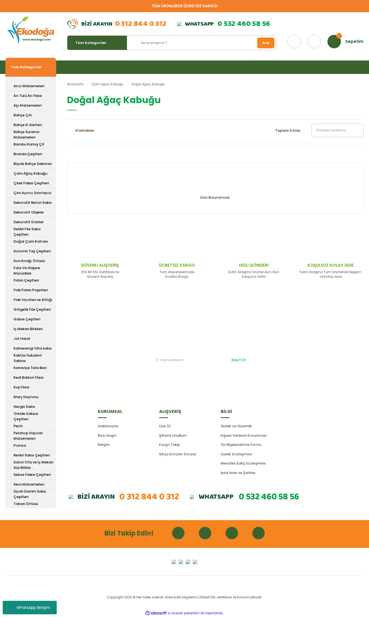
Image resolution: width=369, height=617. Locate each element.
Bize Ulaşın (107, 435)
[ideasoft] (156, 613)
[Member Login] (314, 41)
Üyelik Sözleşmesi (236, 454)
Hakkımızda (108, 426)
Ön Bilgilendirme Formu (241, 444)
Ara (265, 42)
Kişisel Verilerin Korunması (244, 435)
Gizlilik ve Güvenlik (236, 426)
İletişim (104, 444)
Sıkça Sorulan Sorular (177, 454)
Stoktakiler (84, 130)
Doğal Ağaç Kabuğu (148, 84)
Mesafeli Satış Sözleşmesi (243, 463)
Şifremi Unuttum (173, 435)
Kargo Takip (169, 444)
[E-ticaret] (184, 613)
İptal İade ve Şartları (238, 472)
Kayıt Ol (239, 359)
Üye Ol (164, 426)
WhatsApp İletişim (33, 607)
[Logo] (30, 30)
